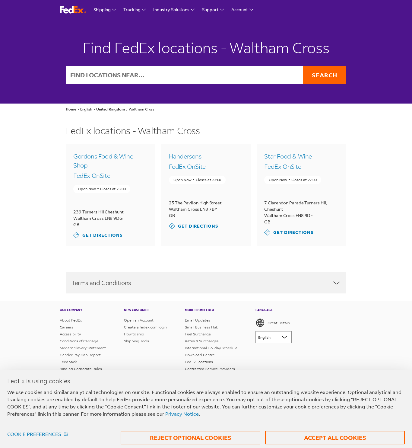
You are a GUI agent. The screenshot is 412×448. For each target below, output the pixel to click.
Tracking (132, 9)
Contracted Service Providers (210, 368)
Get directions (98, 235)
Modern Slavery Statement (83, 348)
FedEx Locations (199, 362)
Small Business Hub (201, 327)
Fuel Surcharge (198, 334)
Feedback (68, 362)
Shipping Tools (136, 341)
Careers (66, 327)
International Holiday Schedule (211, 348)
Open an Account (139, 320)
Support (210, 9)
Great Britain (279, 323)
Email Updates (197, 320)
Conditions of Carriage (79, 341)
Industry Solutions (171, 9)
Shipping (102, 9)
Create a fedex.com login (145, 327)
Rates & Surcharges (202, 341)
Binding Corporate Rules (81, 368)
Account (239, 9)
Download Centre (200, 355)
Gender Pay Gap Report (80, 355)
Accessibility (70, 334)
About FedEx (71, 320)
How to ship (134, 334)
